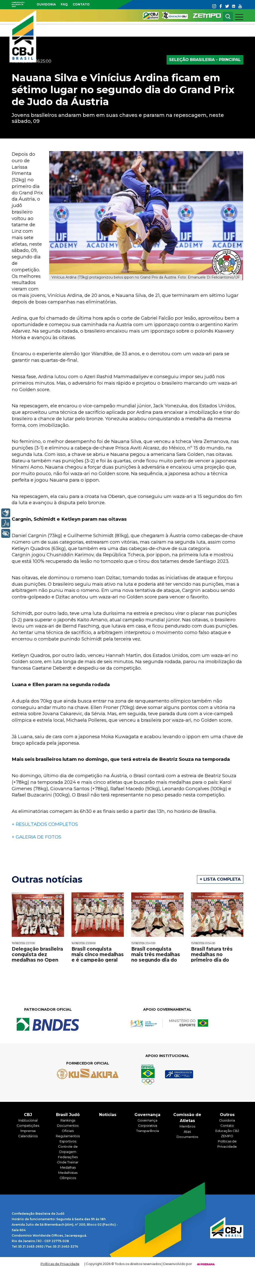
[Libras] (5, 512)
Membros (187, 1126)
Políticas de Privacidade (227, 1143)
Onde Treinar (67, 1162)
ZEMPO (227, 1136)
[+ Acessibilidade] (5, 533)
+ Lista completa (220, 879)
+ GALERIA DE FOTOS (36, 837)
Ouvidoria (46, 4)
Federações (68, 1157)
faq (64, 4)
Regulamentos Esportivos (68, 1138)
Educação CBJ (227, 1131)
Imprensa (28, 1131)
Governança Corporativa (147, 1123)
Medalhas (68, 1167)
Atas (187, 1131)
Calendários (28, 1136)
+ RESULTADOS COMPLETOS (45, 824)
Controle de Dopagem (68, 1149)
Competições (28, 1126)
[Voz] (5, 523)
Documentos (187, 1137)
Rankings (68, 1120)
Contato (81, 4)
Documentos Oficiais (67, 1128)
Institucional (28, 1120)
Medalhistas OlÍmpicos (67, 1175)
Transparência (147, 1131)
